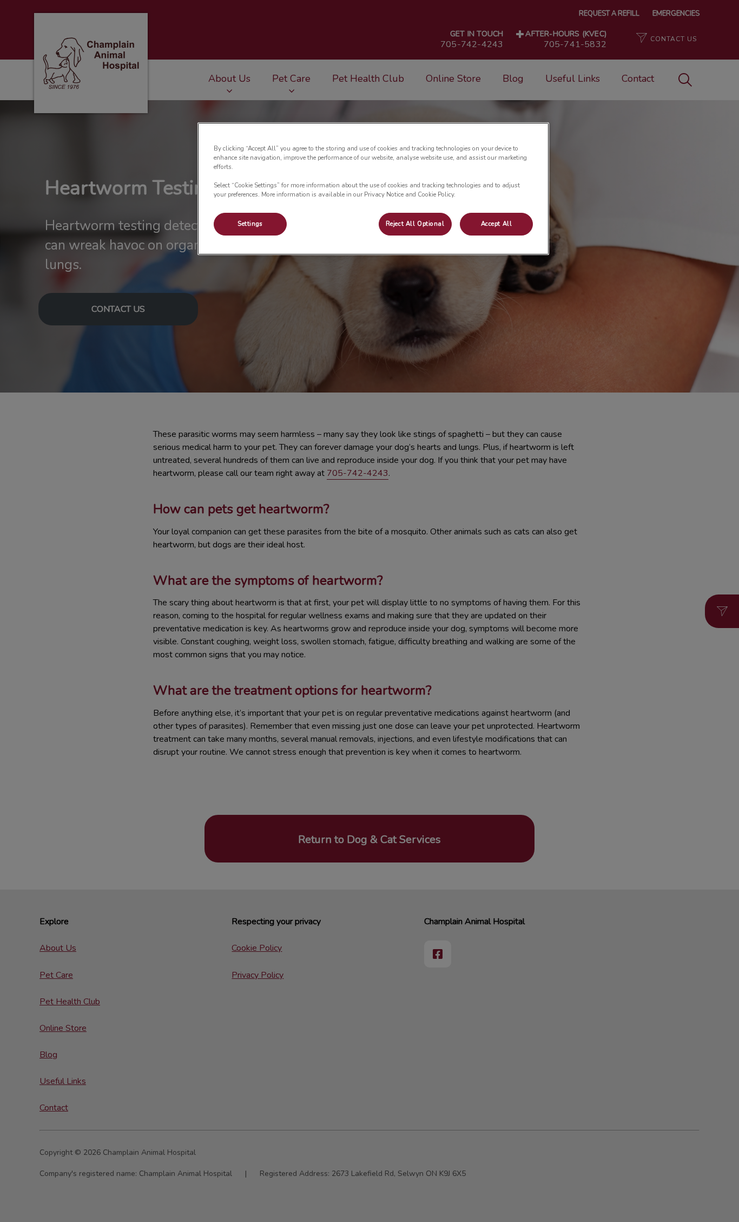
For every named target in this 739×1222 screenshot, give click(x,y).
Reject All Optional (415, 223)
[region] (373, 188)
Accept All (496, 223)
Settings (250, 223)
